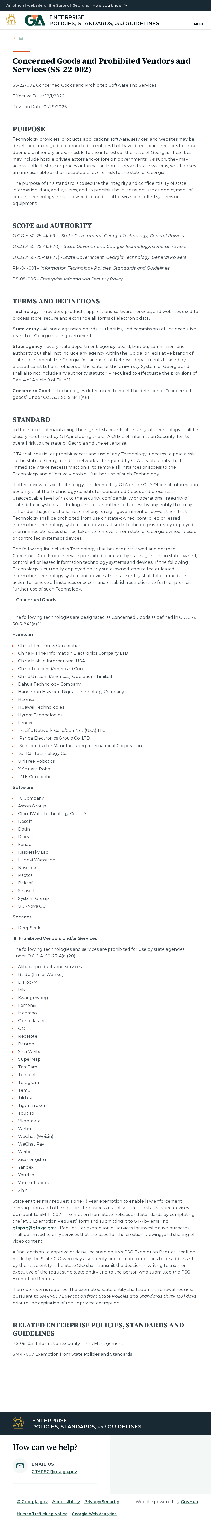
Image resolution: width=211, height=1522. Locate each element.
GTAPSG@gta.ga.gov (54, 1471)
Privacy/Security (101, 1501)
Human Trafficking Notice (42, 1513)
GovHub (189, 1501)
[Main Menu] (197, 20)
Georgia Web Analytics (94, 1513)
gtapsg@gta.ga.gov (34, 1227)
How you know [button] (107, 5)
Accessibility (66, 1501)
